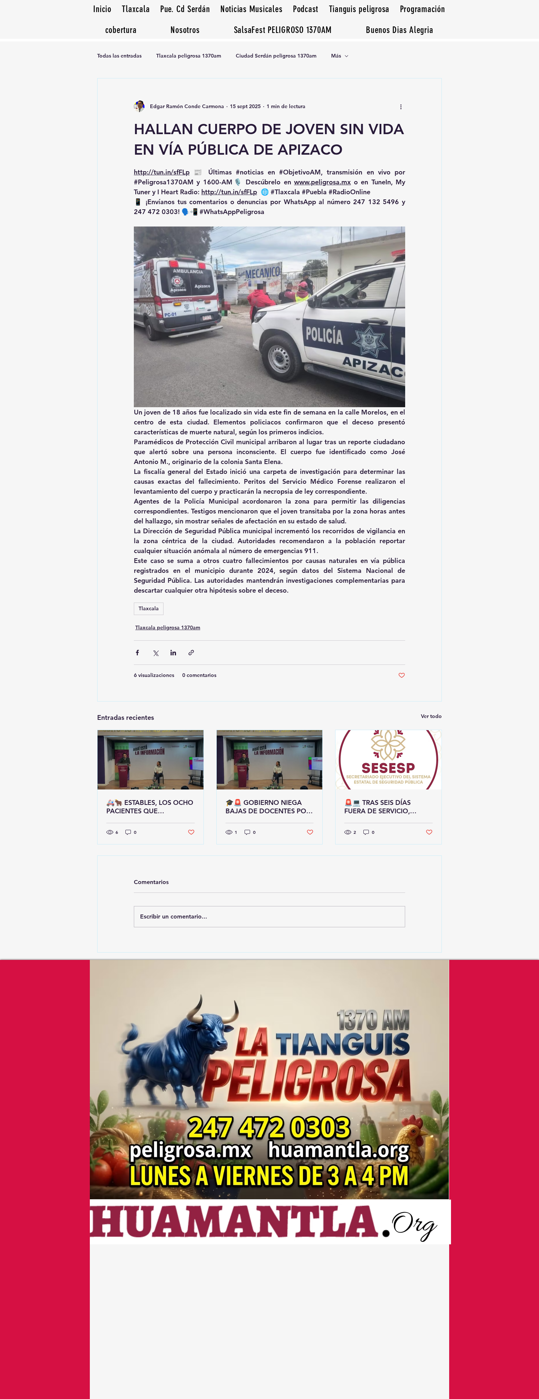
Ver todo (431, 716)
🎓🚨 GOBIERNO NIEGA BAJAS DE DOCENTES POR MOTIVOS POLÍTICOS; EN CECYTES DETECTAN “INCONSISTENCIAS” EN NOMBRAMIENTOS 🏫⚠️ (267, 806)
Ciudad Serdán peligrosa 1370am (276, 55)
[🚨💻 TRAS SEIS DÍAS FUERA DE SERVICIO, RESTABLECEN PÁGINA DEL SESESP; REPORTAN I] (388, 759)
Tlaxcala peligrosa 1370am (188, 55)
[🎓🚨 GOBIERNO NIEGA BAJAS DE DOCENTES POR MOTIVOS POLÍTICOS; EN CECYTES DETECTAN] (270, 759)
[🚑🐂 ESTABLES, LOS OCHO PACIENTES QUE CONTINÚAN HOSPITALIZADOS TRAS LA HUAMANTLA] (150, 759)
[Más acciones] (400, 106)
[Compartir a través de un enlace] (191, 652)
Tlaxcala (149, 608)
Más (336, 55)
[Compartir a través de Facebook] (137, 652)
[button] (400, 30)
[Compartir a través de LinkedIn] (173, 652)
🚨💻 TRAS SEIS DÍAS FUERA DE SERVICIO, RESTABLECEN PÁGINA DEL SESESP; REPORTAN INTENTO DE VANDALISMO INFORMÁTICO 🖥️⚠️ (387, 806)
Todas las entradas (119, 55)
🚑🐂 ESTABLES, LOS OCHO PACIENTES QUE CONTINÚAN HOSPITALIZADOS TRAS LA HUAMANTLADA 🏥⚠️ (149, 806)
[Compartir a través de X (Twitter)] (155, 652)
